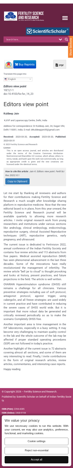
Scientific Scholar (25, 396)
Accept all (36, 459)
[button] (64, 17)
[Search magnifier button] (66, 39)
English (11, 79)
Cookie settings (37, 441)
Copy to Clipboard (17, 181)
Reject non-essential (36, 450)
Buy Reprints (26, 64)
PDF (61, 65)
